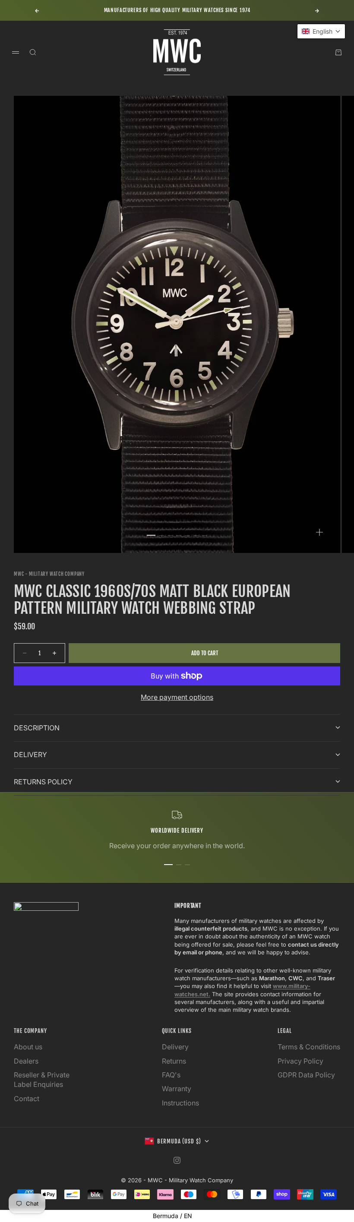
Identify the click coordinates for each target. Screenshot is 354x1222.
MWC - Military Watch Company (49, 574)
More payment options (177, 697)
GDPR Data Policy (306, 1074)
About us (28, 1046)
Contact (26, 1098)
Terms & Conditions (309, 1046)
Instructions (180, 1103)
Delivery (175, 1046)
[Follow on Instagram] (177, 1160)
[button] (321, 31)
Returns (174, 1061)
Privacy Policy (300, 1061)
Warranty (176, 1088)
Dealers (26, 1061)
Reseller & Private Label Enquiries (42, 1079)
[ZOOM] (319, 532)
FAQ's (171, 1074)
